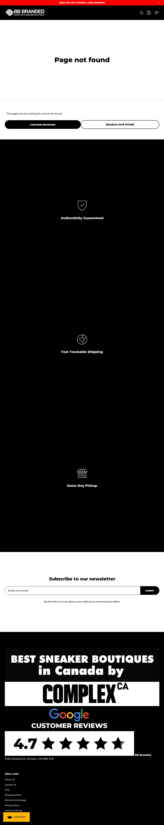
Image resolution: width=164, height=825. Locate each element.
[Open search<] (141, 12)
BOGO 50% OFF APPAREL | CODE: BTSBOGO (82, 3)
